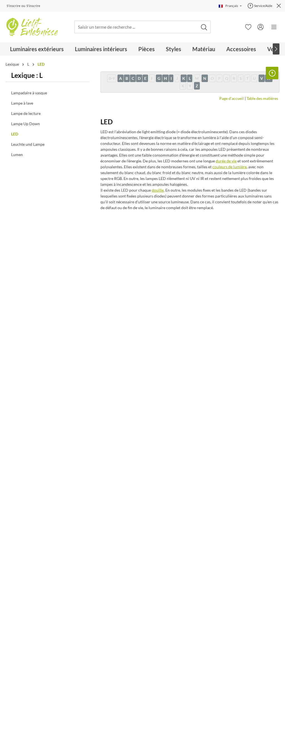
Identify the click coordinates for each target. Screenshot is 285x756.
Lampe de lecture (26, 113)
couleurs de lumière (229, 166)
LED (14, 134)
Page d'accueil (231, 98)
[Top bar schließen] (279, 6)
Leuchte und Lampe (28, 144)
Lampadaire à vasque (29, 92)
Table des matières (262, 98)
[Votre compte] (260, 27)
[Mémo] (248, 27)
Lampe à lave (22, 103)
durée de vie (226, 161)
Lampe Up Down (25, 123)
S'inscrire (13, 6)
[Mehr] (273, 27)
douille (158, 190)
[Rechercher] (204, 27)
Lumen (17, 154)
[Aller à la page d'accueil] (32, 27)
